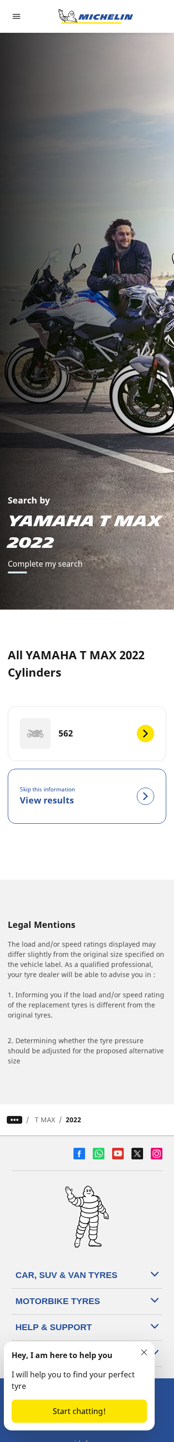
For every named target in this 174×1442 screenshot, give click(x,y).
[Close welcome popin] (144, 1352)
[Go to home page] (95, 16)
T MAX (45, 1119)
